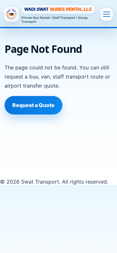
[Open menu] (106, 14)
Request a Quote (33, 105)
